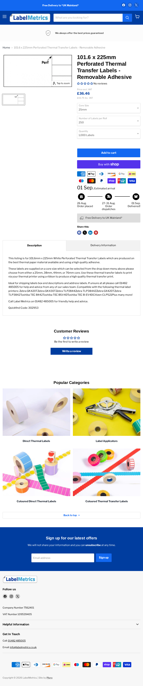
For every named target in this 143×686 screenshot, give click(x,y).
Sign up (104, 557)
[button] (85, 83)
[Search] (127, 18)
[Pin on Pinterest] (96, 233)
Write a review (71, 351)
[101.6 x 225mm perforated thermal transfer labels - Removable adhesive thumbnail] (13, 99)
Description (34, 245)
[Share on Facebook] (79, 233)
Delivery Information (103, 245)
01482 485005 (17, 640)
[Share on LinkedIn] (90, 233)
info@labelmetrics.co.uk (23, 647)
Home (6, 47)
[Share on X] (85, 233)
